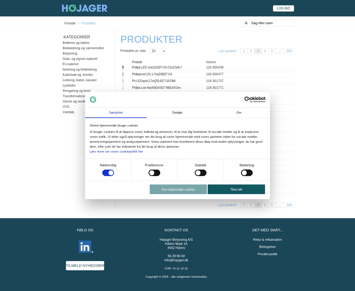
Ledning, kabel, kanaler (80, 80)
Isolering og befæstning (80, 69)
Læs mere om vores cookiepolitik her (116, 151)
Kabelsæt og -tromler (78, 74)
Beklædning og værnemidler (83, 48)
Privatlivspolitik (268, 254)
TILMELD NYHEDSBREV (85, 266)
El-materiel (70, 64)
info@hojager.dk (176, 260)
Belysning (70, 53)
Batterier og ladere (76, 43)
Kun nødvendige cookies (178, 189)
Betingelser (267, 247)
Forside (70, 23)
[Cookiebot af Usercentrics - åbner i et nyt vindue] (247, 100)
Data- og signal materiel (80, 58)
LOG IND (283, 8)
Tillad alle (236, 189)
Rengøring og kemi (77, 90)
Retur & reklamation (267, 239)
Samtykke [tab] (116, 112)
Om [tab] (239, 112)
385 (289, 51)
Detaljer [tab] (177, 112)
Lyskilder (69, 85)
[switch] (154, 173)
